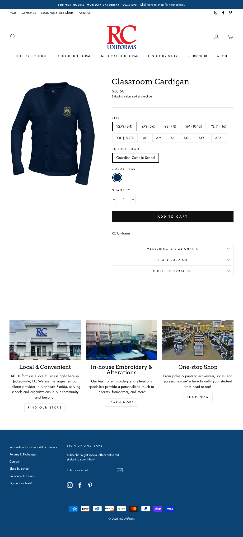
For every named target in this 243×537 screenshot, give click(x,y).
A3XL (219, 138)
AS (145, 138)
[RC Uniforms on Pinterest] (90, 485)
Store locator (172, 260)
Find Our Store (164, 56)
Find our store (45, 407)
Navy (117, 177)
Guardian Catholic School (135, 157)
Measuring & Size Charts (57, 12)
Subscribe (198, 56)
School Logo (126, 149)
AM (158, 138)
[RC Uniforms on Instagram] (70, 485)
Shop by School (30, 56)
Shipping (117, 96)
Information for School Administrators (33, 447)
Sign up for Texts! (20, 483)
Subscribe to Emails (21, 476)
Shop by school (19, 468)
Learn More (121, 402)
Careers (14, 461)
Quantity (121, 190)
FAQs (12, 12)
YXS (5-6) (148, 126)
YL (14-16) (218, 126)
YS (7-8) (170, 126)
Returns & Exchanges (23, 454)
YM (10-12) (193, 126)
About (223, 56)
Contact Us (29, 12)
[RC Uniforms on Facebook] (80, 485)
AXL (186, 138)
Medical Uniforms (120, 56)
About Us (84, 12)
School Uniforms (74, 56)
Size (116, 118)
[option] (121, 4)
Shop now (198, 397)
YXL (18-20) (125, 138)
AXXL (202, 138)
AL (172, 138)
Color (123, 169)
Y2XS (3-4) (124, 126)
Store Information (172, 271)
